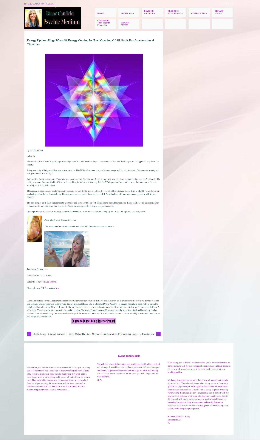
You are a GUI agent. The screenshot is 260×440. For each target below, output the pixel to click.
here (46, 269)
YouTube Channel (49, 282)
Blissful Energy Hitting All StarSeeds (49, 334)
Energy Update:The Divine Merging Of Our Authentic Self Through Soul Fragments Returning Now (111, 334)
